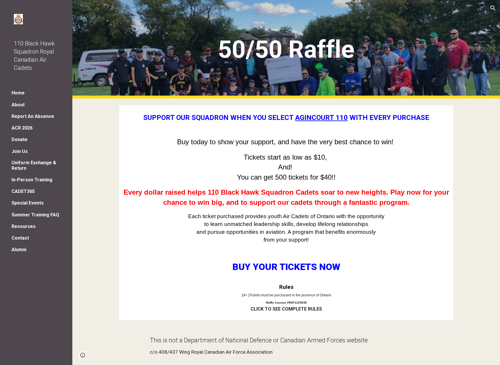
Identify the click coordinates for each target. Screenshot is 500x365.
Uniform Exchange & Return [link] (34, 165)
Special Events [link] (28, 203)
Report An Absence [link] (33, 116)
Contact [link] (20, 238)
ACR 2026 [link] (22, 128)
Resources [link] (24, 226)
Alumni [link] (19, 249)
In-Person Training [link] (32, 180)
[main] (286, 49)
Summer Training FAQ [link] (35, 215)
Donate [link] (19, 139)
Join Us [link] (20, 151)
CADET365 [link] (23, 191)
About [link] (18, 104)
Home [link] (18, 93)
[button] (493, 8)
